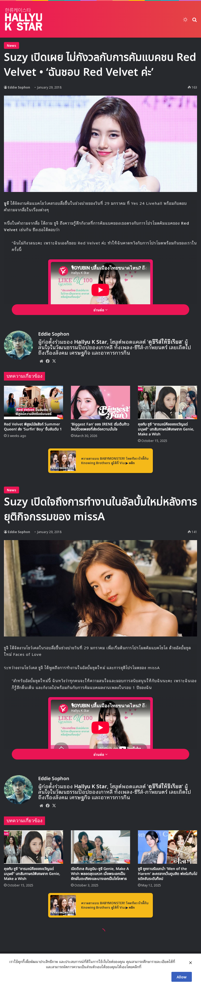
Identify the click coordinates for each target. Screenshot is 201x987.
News (11, 45)
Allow (182, 977)
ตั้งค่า (147, 966)
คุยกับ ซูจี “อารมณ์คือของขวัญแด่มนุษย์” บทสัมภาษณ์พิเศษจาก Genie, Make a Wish (166, 429)
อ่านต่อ (99, 310)
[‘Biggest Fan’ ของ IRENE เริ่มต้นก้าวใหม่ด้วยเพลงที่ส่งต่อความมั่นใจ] (100, 402)
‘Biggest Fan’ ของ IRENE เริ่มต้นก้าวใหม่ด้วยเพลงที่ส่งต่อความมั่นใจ (100, 427)
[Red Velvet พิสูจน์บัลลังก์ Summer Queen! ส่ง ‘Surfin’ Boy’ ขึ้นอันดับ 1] (33, 402)
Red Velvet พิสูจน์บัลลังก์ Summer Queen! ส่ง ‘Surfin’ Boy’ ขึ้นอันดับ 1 (33, 427)
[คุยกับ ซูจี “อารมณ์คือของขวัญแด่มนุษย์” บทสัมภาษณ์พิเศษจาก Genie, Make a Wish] (167, 402)
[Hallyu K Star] (23, 19)
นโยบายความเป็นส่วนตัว (26, 966)
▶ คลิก (130, 462)
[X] (54, 361)
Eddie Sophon (19, 87)
